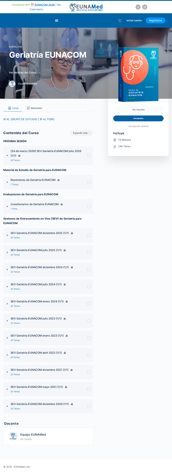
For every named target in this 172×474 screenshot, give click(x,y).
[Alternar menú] (56, 20)
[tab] (12, 108)
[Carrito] (120, 20)
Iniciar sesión (134, 20)
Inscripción (138, 118)
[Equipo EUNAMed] (13, 436)
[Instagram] (144, 7)
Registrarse (155, 20)
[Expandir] (7, 155)
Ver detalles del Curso (23, 72)
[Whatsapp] (138, 7)
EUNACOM (15, 46)
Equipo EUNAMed (33, 434)
